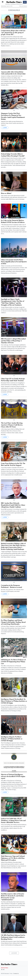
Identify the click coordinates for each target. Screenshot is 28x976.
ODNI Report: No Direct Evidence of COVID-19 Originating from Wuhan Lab (13, 661)
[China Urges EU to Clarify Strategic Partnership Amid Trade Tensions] (14, 364)
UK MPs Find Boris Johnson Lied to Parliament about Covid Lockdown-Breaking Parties (13, 937)
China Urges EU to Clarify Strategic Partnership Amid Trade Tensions (13, 379)
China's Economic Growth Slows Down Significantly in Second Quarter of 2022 (14, 262)
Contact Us (16, 973)
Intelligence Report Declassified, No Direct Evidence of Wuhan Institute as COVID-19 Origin (14, 701)
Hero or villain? (6, 193)
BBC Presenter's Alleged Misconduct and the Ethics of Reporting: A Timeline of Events (13, 341)
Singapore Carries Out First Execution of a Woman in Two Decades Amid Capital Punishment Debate (13, 116)
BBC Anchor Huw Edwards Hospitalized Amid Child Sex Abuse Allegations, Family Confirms (13, 505)
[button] (26, 100)
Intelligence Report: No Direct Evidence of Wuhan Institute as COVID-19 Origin (11, 739)
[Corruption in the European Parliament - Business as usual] (14, 571)
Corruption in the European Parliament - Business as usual (11, 586)
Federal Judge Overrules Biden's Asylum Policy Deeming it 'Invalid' (13, 155)
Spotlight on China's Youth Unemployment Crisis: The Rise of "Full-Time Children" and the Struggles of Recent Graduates (12, 302)
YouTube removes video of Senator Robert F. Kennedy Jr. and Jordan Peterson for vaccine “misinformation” (12, 897)
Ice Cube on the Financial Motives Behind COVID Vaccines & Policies (13, 221)
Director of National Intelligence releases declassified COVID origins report (13, 776)
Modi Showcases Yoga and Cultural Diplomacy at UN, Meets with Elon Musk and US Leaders (13, 858)
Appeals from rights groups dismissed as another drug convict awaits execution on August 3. (12, 123)
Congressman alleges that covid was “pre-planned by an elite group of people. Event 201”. (13, 32)
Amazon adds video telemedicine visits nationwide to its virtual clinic (13, 73)
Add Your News (4, 967)
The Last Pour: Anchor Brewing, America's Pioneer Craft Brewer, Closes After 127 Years (12, 425)
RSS (3, 969)
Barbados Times (14, 1)
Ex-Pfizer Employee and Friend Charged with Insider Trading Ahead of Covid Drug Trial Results (13, 622)
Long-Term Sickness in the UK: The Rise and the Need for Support (13, 464)
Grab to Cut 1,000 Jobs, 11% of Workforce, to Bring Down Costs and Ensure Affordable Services (13, 820)
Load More (14, 953)
